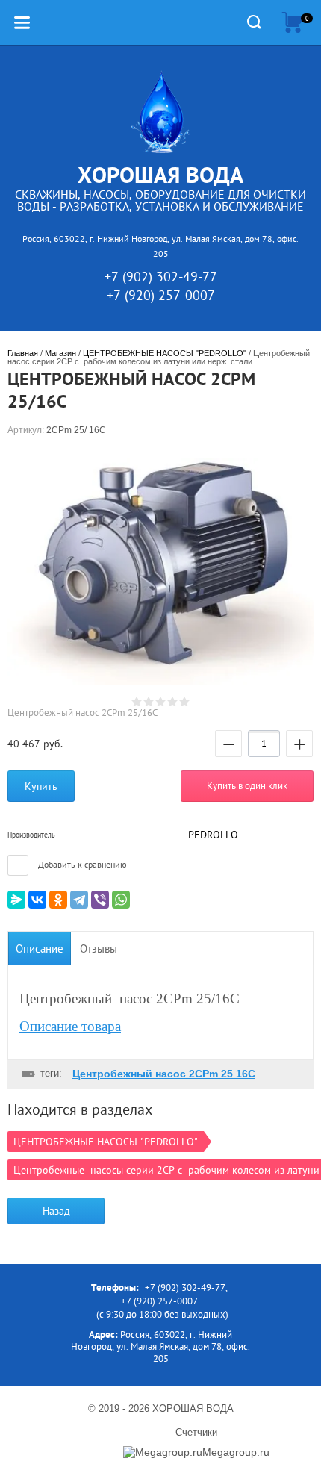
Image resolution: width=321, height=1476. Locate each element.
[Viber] (100, 900)
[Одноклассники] (58, 900)
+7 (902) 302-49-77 (161, 276)
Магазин (60, 353)
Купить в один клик (247, 785)
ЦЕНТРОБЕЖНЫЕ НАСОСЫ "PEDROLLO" (164, 353)
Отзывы (98, 948)
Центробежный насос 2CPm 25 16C (163, 1074)
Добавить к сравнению (81, 864)
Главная (22, 353)
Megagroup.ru (235, 1452)
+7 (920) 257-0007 (161, 295)
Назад (56, 1211)
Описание (39, 948)
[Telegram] (79, 900)
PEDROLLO (213, 834)
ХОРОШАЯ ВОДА (160, 174)
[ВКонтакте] (37, 900)
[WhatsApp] (121, 900)
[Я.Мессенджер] (16, 900)
